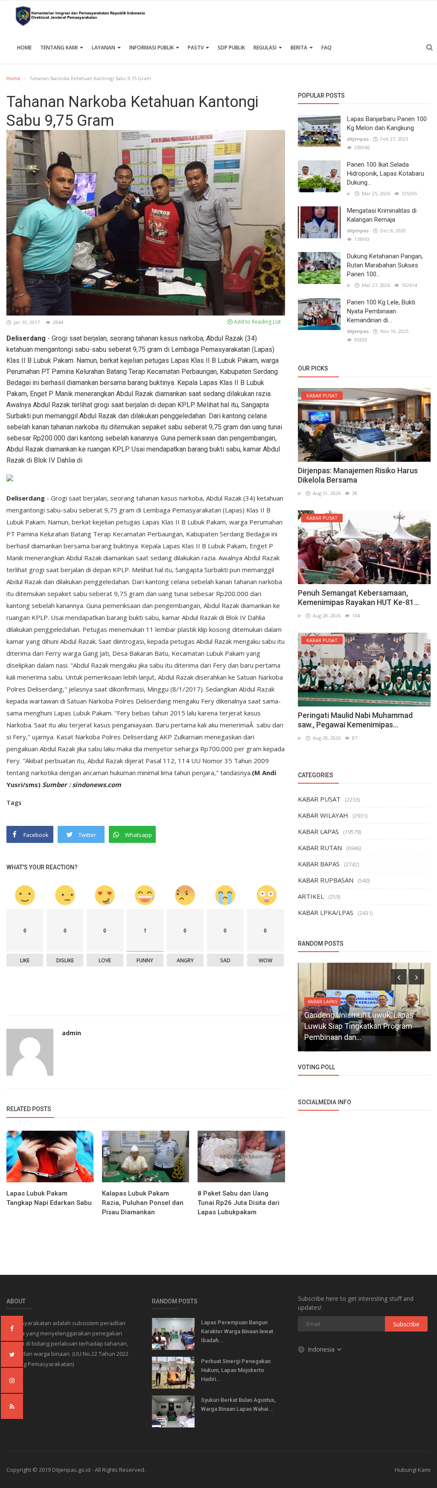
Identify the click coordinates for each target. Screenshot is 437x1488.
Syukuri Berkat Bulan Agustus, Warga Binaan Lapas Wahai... (238, 1404)
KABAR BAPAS (319, 864)
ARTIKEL (311, 896)
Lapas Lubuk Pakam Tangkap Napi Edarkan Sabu (49, 1198)
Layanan (104, 47)
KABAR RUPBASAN (325, 880)
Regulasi (265, 47)
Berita (300, 47)
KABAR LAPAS (318, 831)
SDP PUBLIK (231, 47)
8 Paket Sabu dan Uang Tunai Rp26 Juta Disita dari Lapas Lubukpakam (239, 1203)
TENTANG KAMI (59, 47)
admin (71, 1033)
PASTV (196, 47)
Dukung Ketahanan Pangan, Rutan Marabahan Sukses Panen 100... (385, 265)
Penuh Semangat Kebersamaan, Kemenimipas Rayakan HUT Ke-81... (358, 597)
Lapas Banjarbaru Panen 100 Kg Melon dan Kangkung (387, 123)
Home (24, 47)
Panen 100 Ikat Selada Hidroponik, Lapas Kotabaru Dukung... (385, 173)
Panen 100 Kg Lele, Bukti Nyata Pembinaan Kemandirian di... (381, 311)
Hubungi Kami (413, 1470)
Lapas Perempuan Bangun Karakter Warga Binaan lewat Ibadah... (237, 1331)
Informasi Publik (152, 47)
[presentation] (399, 976)
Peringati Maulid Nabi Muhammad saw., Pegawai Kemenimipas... (355, 720)
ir (348, 193)
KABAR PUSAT (319, 799)
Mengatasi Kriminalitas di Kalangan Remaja (382, 215)
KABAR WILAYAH (323, 815)
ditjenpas (358, 139)
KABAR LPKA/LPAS (325, 912)
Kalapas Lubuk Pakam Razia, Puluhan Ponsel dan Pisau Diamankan (143, 1203)
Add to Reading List (257, 321)
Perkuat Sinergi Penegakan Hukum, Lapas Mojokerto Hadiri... (236, 1370)
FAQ (326, 47)
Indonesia (322, 1349)
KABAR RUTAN (320, 847)
